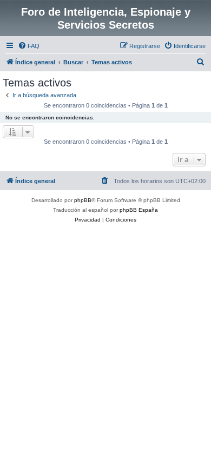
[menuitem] (28, 45)
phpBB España (139, 210)
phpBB (82, 200)
